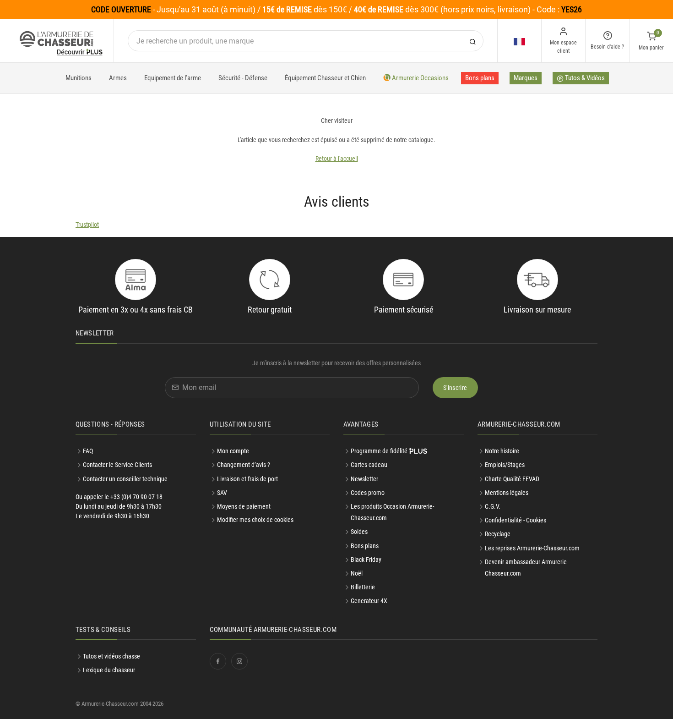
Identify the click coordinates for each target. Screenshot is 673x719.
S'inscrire (455, 387)
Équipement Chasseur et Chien (325, 78)
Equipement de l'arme (172, 78)
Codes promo (368, 492)
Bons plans (479, 78)
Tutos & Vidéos (584, 78)
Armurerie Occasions (420, 78)
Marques (525, 78)
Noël (357, 573)
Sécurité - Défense (242, 78)
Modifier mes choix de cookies (255, 519)
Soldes (359, 531)
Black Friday (366, 559)
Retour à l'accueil (336, 158)
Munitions (78, 78)
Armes (118, 78)
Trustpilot (87, 224)
